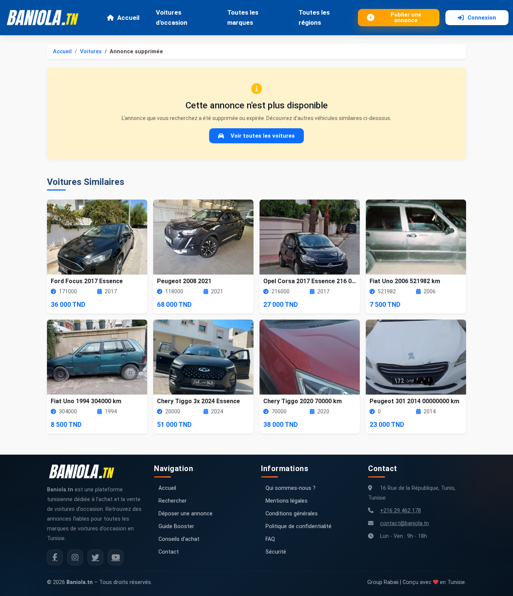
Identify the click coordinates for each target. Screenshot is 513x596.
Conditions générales (292, 513)
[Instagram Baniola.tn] (75, 557)
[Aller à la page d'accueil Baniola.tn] (84, 471)
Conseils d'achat (178, 539)
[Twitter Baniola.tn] (95, 557)
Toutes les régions (314, 17)
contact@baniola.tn (404, 523)
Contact (168, 552)
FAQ (270, 539)
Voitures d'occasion (171, 17)
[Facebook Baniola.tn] (55, 557)
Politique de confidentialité (299, 526)
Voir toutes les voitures (263, 135)
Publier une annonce (406, 17)
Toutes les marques (242, 17)
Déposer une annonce (185, 513)
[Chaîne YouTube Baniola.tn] (116, 557)
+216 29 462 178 (400, 510)
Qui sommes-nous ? (290, 488)
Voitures (91, 51)
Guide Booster (176, 526)
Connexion (482, 17)
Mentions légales (287, 501)
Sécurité (276, 552)
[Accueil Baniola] (46, 17)
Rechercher (172, 501)
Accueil (128, 17)
